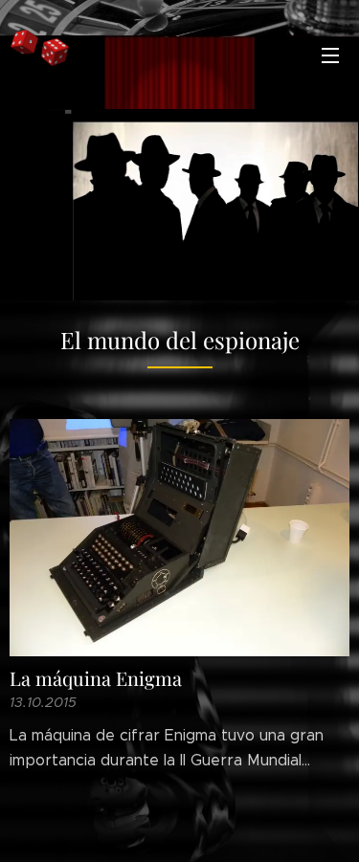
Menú (330, 54)
